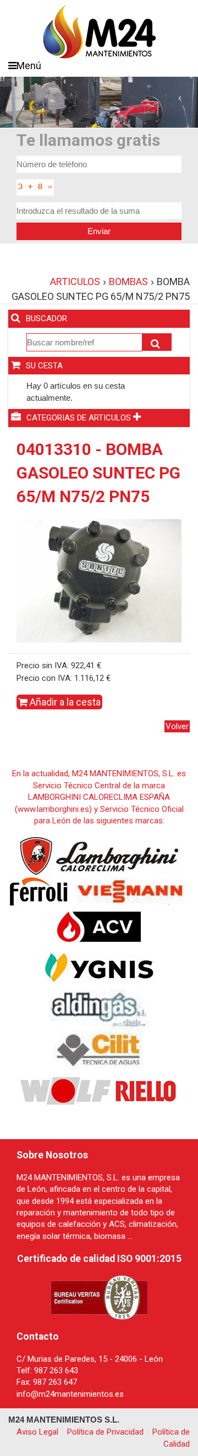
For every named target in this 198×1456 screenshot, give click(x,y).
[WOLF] (66, 1090)
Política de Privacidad (105, 1432)
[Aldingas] (99, 1008)
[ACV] (99, 926)
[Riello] (146, 1090)
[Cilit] (99, 1049)
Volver (177, 726)
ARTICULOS (75, 281)
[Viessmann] (128, 891)
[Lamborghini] (99, 855)
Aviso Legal (37, 1432)
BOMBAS (128, 281)
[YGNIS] (99, 967)
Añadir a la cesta (64, 702)
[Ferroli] (38, 891)
